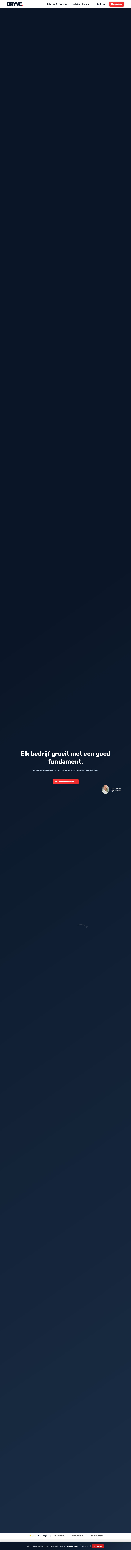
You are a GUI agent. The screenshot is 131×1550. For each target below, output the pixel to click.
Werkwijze (64, 4)
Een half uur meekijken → (65, 781)
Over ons (85, 4)
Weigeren (85, 1546)
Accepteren (98, 1546)
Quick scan (101, 4)
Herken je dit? (52, 4)
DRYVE (14, 4)
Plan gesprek (116, 4)
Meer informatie (72, 1546)
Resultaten (75, 4)
